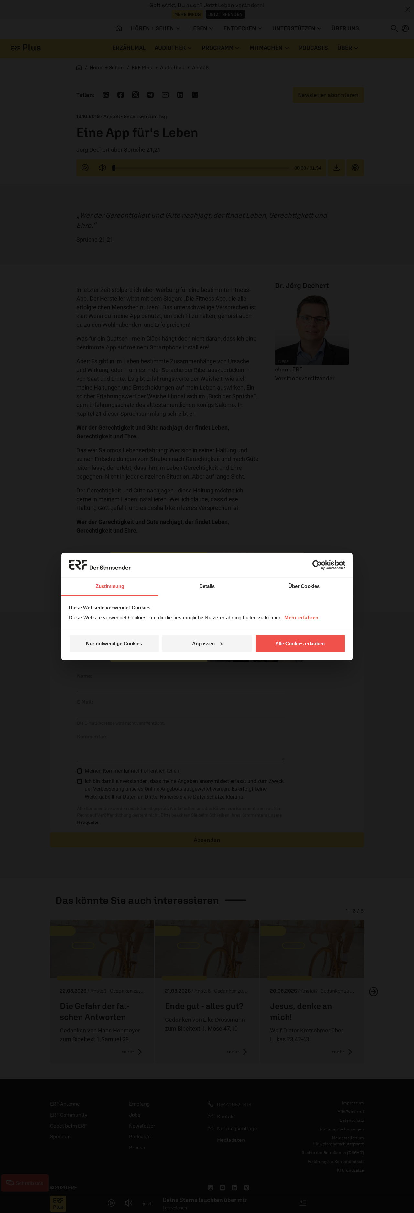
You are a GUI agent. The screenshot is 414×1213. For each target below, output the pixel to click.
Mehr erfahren (301, 617)
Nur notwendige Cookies (114, 643)
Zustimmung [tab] (110, 586)
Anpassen (203, 643)
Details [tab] (207, 586)
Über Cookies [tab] (304, 586)
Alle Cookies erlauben (300, 643)
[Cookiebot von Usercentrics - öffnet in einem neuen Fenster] (317, 565)
